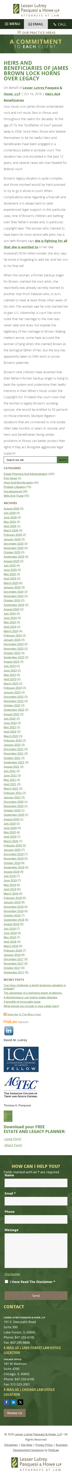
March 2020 (11, 841)
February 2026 (13, 534)
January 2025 (12, 587)
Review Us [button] (14, 1413)
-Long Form (12, 1139)
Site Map (26, 1445)
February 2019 (13, 898)
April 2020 (10, 836)
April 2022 (10, 731)
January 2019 (12, 902)
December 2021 (14, 749)
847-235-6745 (24, 1337)
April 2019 (10, 889)
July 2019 (10, 876)
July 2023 (10, 666)
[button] (12, 23)
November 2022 (14, 701)
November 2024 (14, 596)
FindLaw (53, 1450)
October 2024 (12, 600)
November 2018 (14, 911)
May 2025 (10, 574)
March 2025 (11, 583)
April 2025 (10, 578)
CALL (62, 24)
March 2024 (11, 631)
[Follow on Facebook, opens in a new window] (6, 1402)
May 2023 (10, 674)
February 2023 (13, 688)
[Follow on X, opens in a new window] (20, 1402)
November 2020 (14, 806)
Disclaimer (12, 1274)
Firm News (10, 478)
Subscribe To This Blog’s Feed (24, 1014)
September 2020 (14, 814)
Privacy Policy (44, 1445)
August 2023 (11, 661)
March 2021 (11, 788)
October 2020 (12, 810)
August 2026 (11, 508)
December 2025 (14, 543)
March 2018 (11, 946)
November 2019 (14, 858)
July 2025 (10, 565)
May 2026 (10, 521)
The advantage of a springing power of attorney (33, 992)
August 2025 (11, 561)
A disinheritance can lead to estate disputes (30, 997)
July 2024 (10, 613)
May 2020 (10, 832)
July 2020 (10, 823)
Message (12, 1230)
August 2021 (11, 766)
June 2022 (10, 723)
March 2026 (11, 530)
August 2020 (11, 819)
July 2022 (10, 718)
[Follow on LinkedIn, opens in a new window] (13, 1402)
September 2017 (14, 972)
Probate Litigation (15, 487)
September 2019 (14, 867)
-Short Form (13, 1145)
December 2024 (14, 591)
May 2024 (10, 622)
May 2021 (10, 780)
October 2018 (12, 915)
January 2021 (12, 797)
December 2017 (14, 959)
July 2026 (10, 513)
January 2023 (12, 692)
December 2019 (14, 854)
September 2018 (14, 919)
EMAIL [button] (38, 24)
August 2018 (11, 924)
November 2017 (14, 963)
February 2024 (13, 635)
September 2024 (14, 605)
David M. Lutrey (15, 1040)
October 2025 (12, 552)
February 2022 (13, 740)
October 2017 (12, 967)
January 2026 (12, 539)
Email (10, 1193)
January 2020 (12, 849)
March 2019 (11, 893)
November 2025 (14, 548)
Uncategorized (13, 491)
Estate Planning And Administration (25, 473)
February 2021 (13, 793)
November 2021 (14, 753)
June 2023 (10, 670)
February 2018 (13, 950)
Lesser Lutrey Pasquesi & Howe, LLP (38, 1434)
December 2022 (14, 696)
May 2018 (10, 937)
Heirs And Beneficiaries (18, 482)
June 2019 (10, 880)
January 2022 (12, 744)
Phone (10, 1212)
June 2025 (10, 569)
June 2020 (10, 828)
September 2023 (14, 657)
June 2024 (10, 618)
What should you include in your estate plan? (31, 1006)
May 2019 (10, 885)
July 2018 (10, 928)
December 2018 (14, 906)
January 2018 (12, 954)
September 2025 (14, 556)
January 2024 (12, 639)
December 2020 (14, 801)
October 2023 (12, 653)
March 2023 (11, 683)
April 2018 (10, 941)
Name (9, 1175)
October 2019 (12, 863)
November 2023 (14, 648)
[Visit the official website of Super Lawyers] (17, 1045)
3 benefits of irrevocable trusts (22, 1001)
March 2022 (11, 736)
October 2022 (12, 705)
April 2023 (10, 679)
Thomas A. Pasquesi (17, 1105)
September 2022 (14, 709)
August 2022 (11, 714)
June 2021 (10, 775)
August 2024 (11, 609)
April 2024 (10, 626)
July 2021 (10, 771)
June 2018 (10, 933)
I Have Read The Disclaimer (32, 1281)
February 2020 (13, 845)
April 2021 (10, 784)
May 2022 (10, 727)
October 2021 (12, 758)
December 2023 (14, 644)
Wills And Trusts (14, 495)
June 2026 (10, 517)
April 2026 (10, 526)
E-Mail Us (11, 1348)
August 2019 (11, 871)
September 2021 (14, 762)
